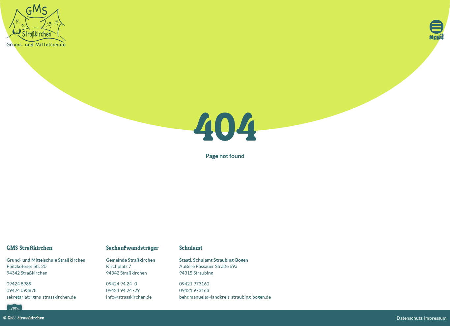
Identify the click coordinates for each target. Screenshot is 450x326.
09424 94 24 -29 (123, 290)
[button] (14, 311)
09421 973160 (194, 283)
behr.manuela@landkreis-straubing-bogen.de (225, 297)
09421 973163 (194, 290)
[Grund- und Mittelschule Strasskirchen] (36, 26)
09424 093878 (22, 290)
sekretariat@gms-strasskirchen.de (41, 297)
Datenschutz (409, 318)
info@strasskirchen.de (129, 297)
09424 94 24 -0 (121, 283)
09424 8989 (19, 283)
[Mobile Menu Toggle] (436, 27)
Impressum (435, 318)
